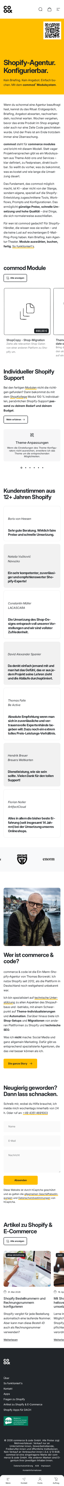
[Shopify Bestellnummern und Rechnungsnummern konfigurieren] (27, 1269)
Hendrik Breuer (18, 755)
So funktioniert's (23, 246)
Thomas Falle (17, 700)
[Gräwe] (14, 859)
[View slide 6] (43, 468)
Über (6, 1378)
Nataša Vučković (19, 556)
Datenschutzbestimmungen (34, 1197)
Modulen (31, 387)
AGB (37, 1466)
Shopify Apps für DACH (17, 1409)
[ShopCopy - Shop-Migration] (27, 311)
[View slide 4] (34, 468)
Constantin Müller (19, 603)
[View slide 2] (25, 468)
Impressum (45, 1466)
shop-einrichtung (15, 1255)
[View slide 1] (21, 468)
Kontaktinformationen (32, 1470)
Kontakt (8, 1388)
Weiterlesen (11, 1339)
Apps (7, 1393)
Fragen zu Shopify (14, 1399)
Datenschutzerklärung (23, 1466)
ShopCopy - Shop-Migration (25, 340)
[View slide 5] (38, 468)
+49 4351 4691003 (35, 1113)
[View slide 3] (30, 468)
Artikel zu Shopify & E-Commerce (23, 1404)
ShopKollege (18, 396)
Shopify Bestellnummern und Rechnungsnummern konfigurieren (24, 1302)
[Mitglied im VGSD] (32, 1421)
